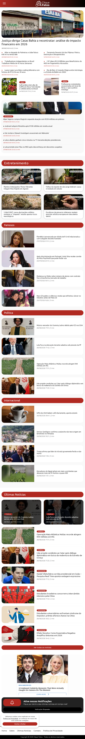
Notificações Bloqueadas (42, 709)
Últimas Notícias (24, 731)
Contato (37, 731)
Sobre (11, 731)
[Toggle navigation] (4, 3)
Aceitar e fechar (20, 724)
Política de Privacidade (53, 731)
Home (4, 731)
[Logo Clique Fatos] (42, 4)
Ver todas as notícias (42, 648)
